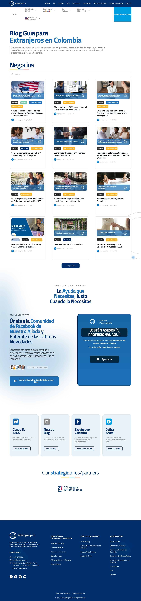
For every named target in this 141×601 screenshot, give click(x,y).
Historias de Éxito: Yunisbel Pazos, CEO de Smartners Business (26, 245)
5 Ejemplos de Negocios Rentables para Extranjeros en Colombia (69, 200)
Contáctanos (76, 3)
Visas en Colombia (57, 548)
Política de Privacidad (78, 593)
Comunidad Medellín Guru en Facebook (91, 547)
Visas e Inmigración (35, 103)
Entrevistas (15, 240)
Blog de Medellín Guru (88, 552)
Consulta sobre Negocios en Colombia (119, 561)
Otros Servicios (56, 556)
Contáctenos (114, 566)
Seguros (23, 103)
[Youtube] (24, 576)
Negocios (15, 103)
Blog (54, 3)
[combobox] (70, 74)
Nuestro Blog (85, 542)
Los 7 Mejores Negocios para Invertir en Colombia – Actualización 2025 (27, 200)
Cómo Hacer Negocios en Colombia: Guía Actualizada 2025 (69, 154)
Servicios (47, 3)
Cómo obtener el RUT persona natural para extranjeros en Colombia (70, 108)
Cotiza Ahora (87, 3)
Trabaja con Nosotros (100, 3)
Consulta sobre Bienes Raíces (120, 556)
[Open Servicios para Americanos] (40, 18)
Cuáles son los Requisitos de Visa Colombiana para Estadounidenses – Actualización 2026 (27, 113)
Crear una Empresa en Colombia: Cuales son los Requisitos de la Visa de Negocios (112, 113)
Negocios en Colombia (58, 552)
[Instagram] (20, 576)
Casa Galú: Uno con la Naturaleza (68, 244)
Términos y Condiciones (63, 593)
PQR (111, 570)
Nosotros (61, 3)
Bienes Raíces (56, 564)
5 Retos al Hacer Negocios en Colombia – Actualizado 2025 (109, 245)
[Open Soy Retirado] (70, 10)
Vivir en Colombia (17, 106)
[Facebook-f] (11, 576)
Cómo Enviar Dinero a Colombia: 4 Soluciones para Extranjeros (26, 154)
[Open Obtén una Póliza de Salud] (89, 10)
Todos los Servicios (57, 543)
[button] (71, 265)
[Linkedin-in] (15, 576)
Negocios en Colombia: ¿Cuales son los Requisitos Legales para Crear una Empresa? (113, 155)
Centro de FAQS (86, 556)
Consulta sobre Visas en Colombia (118, 551)
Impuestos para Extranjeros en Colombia (110, 200)
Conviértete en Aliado (116, 3)
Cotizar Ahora (115, 542)
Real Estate (24, 148)
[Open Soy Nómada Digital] (36, 10)
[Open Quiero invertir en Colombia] (55, 10)
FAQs (68, 3)
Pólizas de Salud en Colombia (61, 560)
